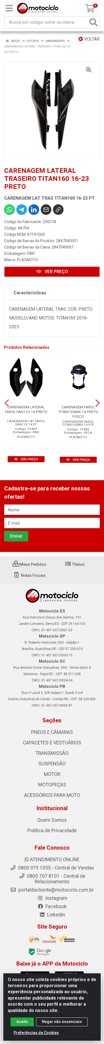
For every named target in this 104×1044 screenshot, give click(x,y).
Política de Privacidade (52, 830)
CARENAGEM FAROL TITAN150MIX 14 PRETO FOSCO (78, 412)
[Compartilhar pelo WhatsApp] (9, 209)
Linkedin (55, 915)
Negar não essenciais (62, 1021)
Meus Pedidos (32, 564)
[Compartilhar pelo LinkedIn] (34, 209)
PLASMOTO (27, 260)
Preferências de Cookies (36, 1032)
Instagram (55, 898)
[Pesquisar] (93, 22)
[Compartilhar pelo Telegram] (21, 209)
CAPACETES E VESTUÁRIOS (52, 743)
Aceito (22, 1021)
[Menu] (9, 8)
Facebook (55, 906)
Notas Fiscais (33, 575)
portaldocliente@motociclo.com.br (55, 890)
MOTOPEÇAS (52, 784)
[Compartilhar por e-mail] (46, 209)
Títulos (78, 564)
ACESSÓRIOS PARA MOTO (52, 795)
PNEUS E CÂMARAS (52, 732)
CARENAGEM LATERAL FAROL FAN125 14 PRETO (26, 409)
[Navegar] (6, 403)
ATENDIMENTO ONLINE (54, 859)
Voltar (91, 39)
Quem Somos (52, 820)
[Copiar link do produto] (58, 209)
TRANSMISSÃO (52, 753)
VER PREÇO (56, 271)
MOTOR (52, 774)
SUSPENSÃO (52, 764)
